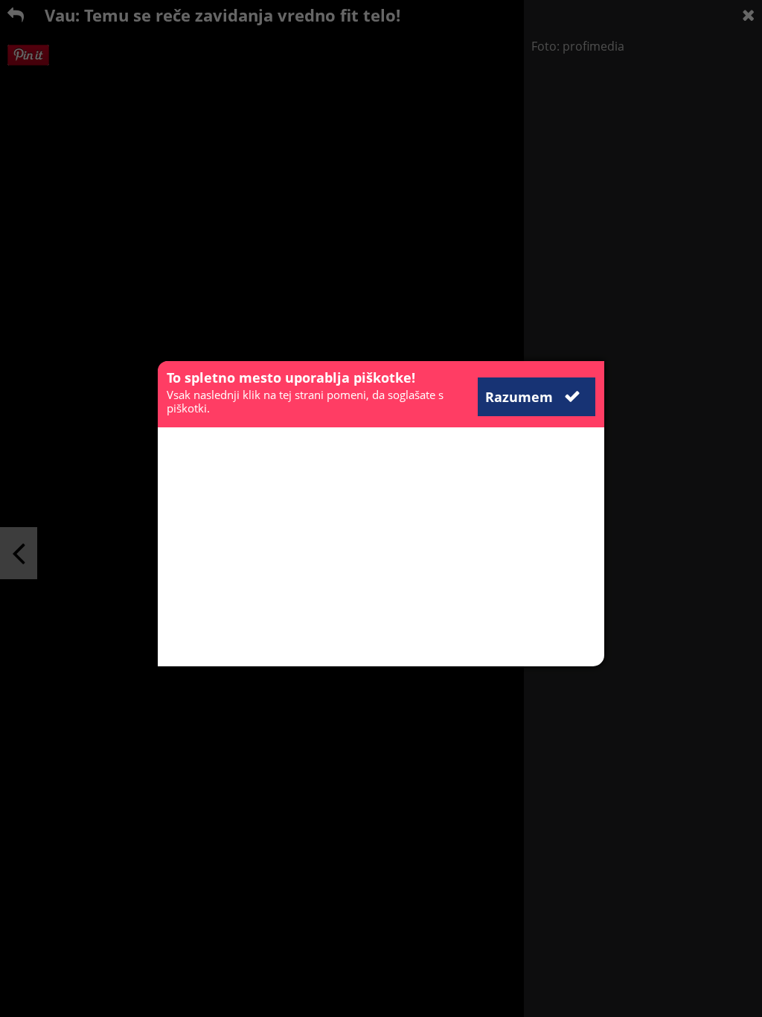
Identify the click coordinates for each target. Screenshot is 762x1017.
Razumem (521, 397)
